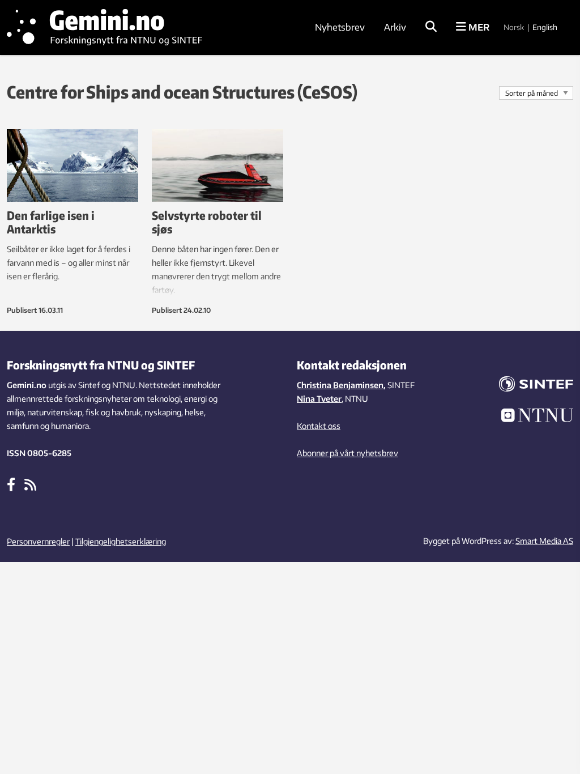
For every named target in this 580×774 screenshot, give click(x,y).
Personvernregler (38, 541)
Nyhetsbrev (340, 27)
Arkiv (395, 27)
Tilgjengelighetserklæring (120, 541)
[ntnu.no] (531, 417)
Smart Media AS (544, 541)
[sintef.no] (531, 385)
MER (477, 27)
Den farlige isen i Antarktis (51, 222)
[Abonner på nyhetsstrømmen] (30, 484)
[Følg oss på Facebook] (11, 484)
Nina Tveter (319, 398)
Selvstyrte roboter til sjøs (207, 222)
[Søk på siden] (431, 27)
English (544, 27)
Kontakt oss (318, 426)
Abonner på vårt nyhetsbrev (347, 453)
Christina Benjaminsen (340, 385)
